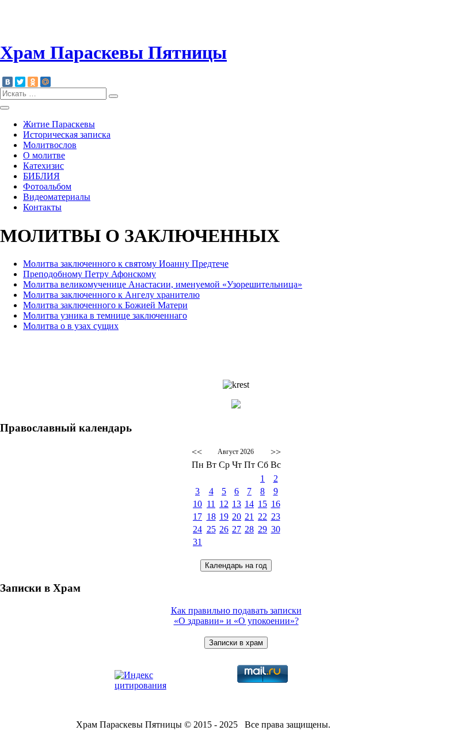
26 (224, 529)
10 (197, 504)
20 (236, 516)
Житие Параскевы (59, 124)
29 (262, 529)
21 (249, 516)
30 (275, 529)
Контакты (42, 207)
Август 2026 (236, 452)
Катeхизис (43, 166)
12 (224, 504)
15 (262, 504)
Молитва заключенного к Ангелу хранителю (111, 295)
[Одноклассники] (33, 82)
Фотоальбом (47, 186)
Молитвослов (50, 145)
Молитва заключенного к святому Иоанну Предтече (126, 263)
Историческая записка (67, 134)
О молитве (44, 155)
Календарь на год (236, 565)
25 (211, 529)
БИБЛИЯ (41, 176)
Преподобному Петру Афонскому (89, 274)
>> (275, 452)
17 (197, 516)
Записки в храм (236, 642)
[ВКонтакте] (7, 82)
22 (262, 516)
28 (249, 529)
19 (224, 516)
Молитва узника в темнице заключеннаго (105, 315)
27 (236, 529)
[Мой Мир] (45, 82)
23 (275, 516)
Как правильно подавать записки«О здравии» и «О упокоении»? (236, 616)
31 (197, 542)
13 (236, 504)
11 (211, 504)
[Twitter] (20, 82)
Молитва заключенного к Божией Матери (105, 305)
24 (197, 529)
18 (211, 516)
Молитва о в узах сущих (71, 326)
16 (275, 504)
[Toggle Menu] (4, 107)
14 (249, 504)
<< (197, 452)
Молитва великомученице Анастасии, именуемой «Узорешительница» (162, 284)
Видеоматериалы (56, 197)
